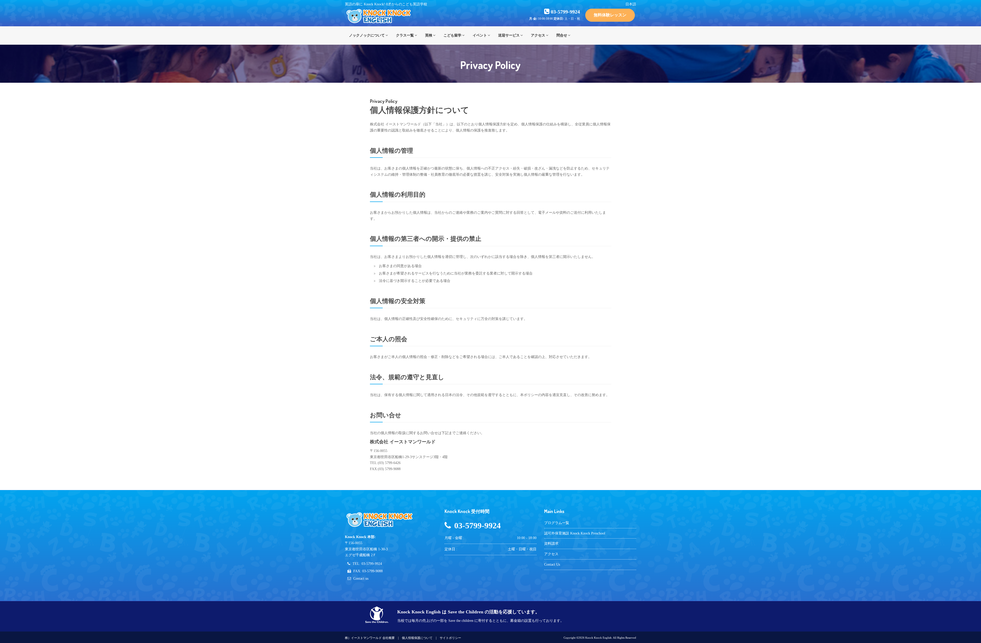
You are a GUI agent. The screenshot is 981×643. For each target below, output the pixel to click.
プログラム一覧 (556, 523)
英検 (428, 35)
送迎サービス (509, 35)
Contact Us (552, 564)
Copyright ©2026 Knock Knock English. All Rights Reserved (600, 637)
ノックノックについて (367, 35)
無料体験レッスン (610, 15)
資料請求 (551, 543)
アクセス (538, 35)
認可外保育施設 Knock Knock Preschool (574, 533)
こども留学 (452, 35)
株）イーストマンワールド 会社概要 (370, 638)
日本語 (630, 4)
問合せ (561, 35)
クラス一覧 (405, 35)
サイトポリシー (450, 638)
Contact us (360, 578)
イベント (480, 35)
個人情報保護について (417, 638)
